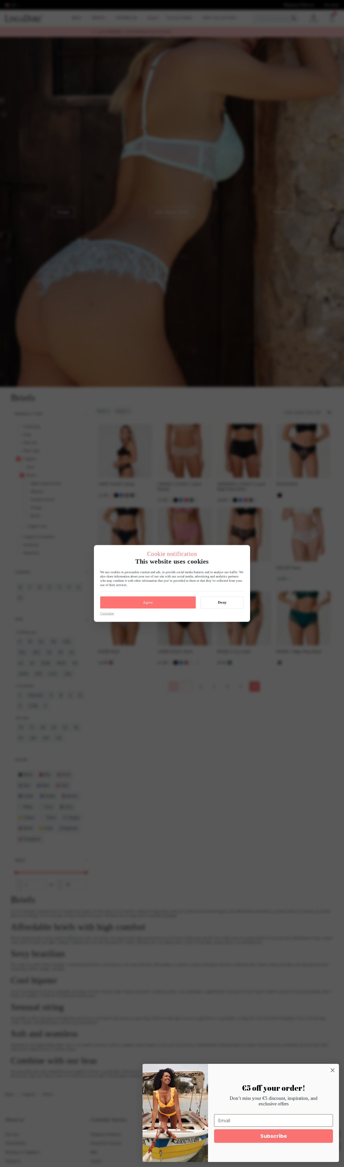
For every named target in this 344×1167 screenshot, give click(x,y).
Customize (107, 613)
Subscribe (273, 1136)
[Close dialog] (332, 1070)
